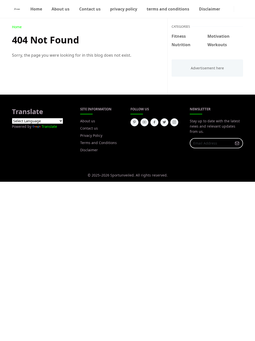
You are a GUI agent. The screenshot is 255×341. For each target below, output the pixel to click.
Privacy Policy (91, 135)
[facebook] (227, 9)
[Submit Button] (237, 143)
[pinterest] (134, 122)
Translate (49, 126)
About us (87, 121)
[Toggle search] (241, 8)
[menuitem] (36, 9)
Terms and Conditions (98, 142)
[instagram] (231, 9)
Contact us (89, 128)
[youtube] (144, 122)
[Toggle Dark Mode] (237, 9)
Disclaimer (89, 150)
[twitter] (164, 122)
